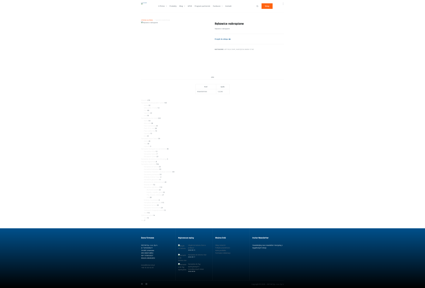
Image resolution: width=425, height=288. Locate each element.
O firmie (161, 6)
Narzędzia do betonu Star (197, 255)
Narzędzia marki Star (245, 49)
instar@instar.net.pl (148, 265)
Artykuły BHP (229, 49)
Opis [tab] (212, 77)
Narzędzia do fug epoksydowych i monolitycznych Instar (196, 266)
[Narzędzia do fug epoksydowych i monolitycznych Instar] (182, 267)
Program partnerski (202, 6)
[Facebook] (142, 284)
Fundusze (216, 6)
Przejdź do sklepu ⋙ (223, 39)
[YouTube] (146, 284)
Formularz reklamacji (222, 253)
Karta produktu (220, 250)
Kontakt (228, 6)
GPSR (190, 6)
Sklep (267, 6)
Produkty (173, 6)
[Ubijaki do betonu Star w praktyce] (182, 248)
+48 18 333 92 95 (147, 268)
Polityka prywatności (222, 248)
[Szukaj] (257, 6)
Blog (181, 6)
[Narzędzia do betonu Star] (182, 258)
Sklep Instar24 (220, 245)
